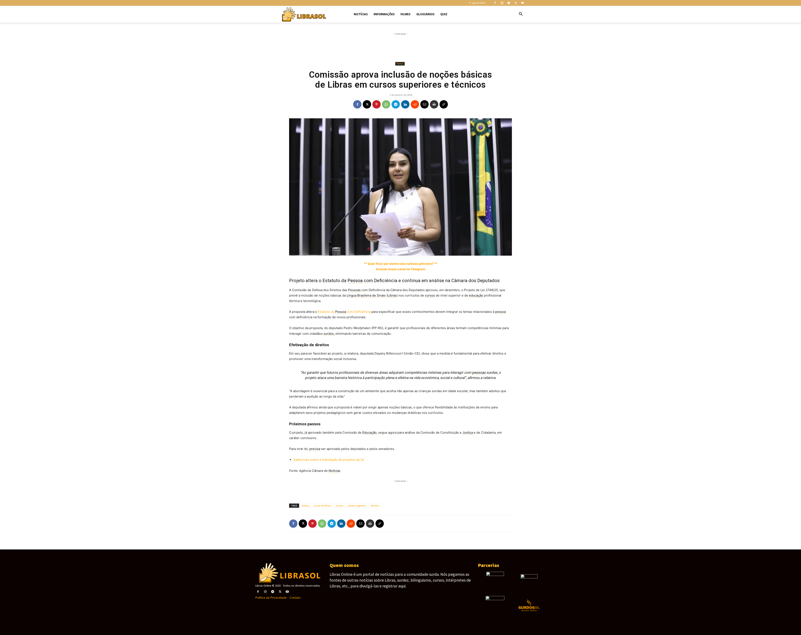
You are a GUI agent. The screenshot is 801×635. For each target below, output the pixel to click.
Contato (295, 597)
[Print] (434, 104)
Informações (384, 14)
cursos (339, 505)
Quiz (443, 14)
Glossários (425, 14)
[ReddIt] (415, 104)
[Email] (424, 104)
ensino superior (357, 505)
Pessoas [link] (354, 290)
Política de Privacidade (271, 597)
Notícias (361, 14)
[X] (516, 3)
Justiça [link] (467, 432)
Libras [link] (392, 295)
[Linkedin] (405, 104)
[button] (521, 14)
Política (400, 63)
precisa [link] (314, 449)
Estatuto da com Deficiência (344, 312)
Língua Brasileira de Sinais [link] (366, 295)
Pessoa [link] (355, 280)
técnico (375, 505)
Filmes (405, 14)
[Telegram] (509, 3)
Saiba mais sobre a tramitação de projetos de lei (328, 460)
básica (305, 505)
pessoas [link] (479, 372)
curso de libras (322, 505)
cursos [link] (430, 295)
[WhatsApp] (386, 104)
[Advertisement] (400, 47)
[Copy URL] (444, 104)
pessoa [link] (500, 312)
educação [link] (476, 295)
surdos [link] (329, 334)
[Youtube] (522, 3)
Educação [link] (369, 432)
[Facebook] (495, 3)
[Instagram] (502, 3)
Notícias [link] (334, 471)
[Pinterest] (376, 104)
